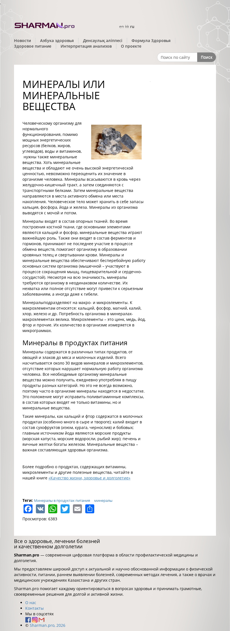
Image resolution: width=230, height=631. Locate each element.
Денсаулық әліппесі (102, 40)
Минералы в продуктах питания (62, 500)
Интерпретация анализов (86, 46)
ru (132, 26)
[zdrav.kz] (45, 24)
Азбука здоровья (57, 40)
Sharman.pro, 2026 (47, 625)
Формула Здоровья (151, 40)
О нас (30, 602)
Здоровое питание (32, 46)
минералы (103, 500)
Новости (22, 40)
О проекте (131, 46)
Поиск (206, 57)
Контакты (34, 608)
